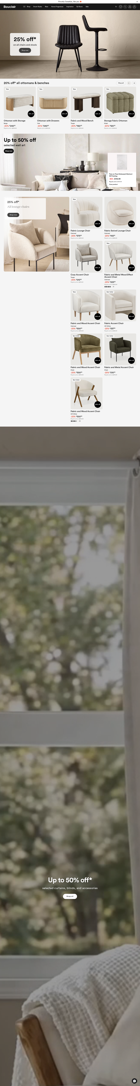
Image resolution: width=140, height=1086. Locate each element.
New (46, 6)
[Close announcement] (137, 1)
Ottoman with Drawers (48, 121)
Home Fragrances (57, 6)
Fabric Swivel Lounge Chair (117, 231)
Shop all (121, 83)
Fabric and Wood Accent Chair (85, 323)
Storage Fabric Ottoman (115, 121)
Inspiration (70, 6)
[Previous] (129, 83)
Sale (87, 6)
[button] (134, 1081)
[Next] (134, 83)
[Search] (125, 7)
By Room (80, 6)
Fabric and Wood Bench (82, 121)
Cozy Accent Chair (80, 275)
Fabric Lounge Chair (80, 231)
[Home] (10, 7)
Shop (28, 6)
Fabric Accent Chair (114, 323)
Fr (116, 7)
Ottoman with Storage (14, 121)
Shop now (25, 50)
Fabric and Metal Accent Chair (119, 367)
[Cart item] (134, 7)
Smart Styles (37, 6)
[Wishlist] (120, 7)
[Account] (130, 7)
